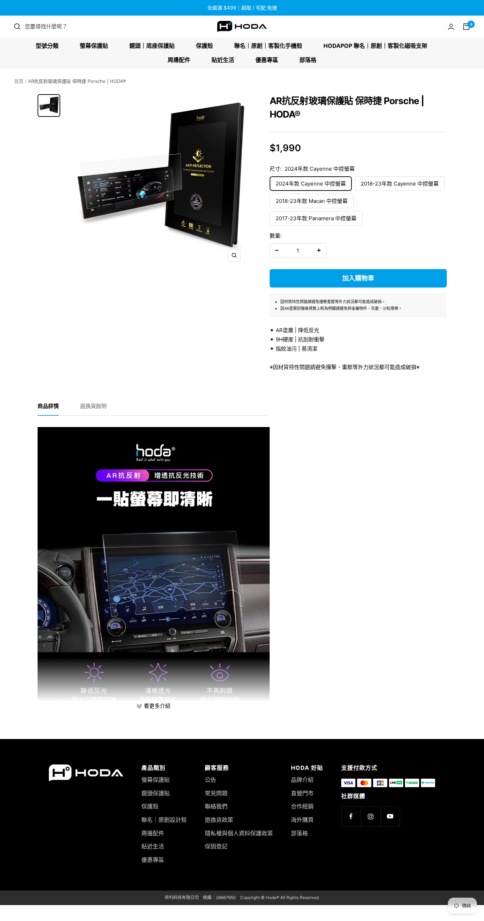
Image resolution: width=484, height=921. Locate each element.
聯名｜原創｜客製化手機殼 (268, 45)
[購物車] (466, 26)
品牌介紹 (302, 779)
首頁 (18, 81)
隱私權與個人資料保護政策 (239, 833)
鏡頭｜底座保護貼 (152, 45)
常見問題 (216, 793)
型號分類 (47, 45)
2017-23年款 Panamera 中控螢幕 (316, 218)
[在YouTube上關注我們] (390, 816)
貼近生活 (223, 59)
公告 (210, 779)
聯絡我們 (216, 806)
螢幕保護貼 (94, 45)
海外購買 (302, 819)
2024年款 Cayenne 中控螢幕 (311, 183)
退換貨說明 (93, 406)
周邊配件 (179, 59)
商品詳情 (48, 406)
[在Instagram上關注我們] (370, 816)
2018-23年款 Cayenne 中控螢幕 (400, 183)
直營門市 (302, 793)
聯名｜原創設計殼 (164, 819)
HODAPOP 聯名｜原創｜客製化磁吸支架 (375, 45)
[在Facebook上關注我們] (351, 816)
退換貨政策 (219, 819)
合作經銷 (302, 806)
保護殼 (204, 45)
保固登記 (216, 846)
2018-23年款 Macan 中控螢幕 (312, 201)
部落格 (307, 59)
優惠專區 (266, 59)
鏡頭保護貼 (155, 793)
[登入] (451, 27)
